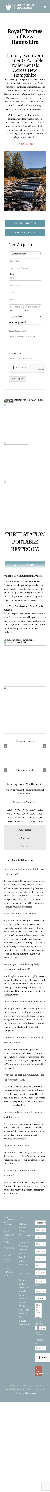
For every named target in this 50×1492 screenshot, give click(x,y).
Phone (12, 274)
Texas (21, 1261)
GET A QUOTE (17, 379)
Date (10, 311)
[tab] (25, 802)
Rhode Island (22, 1255)
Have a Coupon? (39, 1322)
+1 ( (25, 144)
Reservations (25, 1324)
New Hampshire (24, 1240)
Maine (22, 1231)
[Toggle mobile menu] (45, 6)
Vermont (23, 1264)
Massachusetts (25, 1235)
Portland (23, 1249)
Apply (44, 1328)
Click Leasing (30, 1393)
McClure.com (18, 1389)
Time (27, 311)
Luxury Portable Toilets (23, 1299)
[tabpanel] (25, 816)
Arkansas (23, 1224)
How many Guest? (17, 322)
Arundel (22, 1227)
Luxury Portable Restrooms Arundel (24, 1286)
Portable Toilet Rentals (23, 1317)
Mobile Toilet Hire (24, 1308)
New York (23, 1246)
